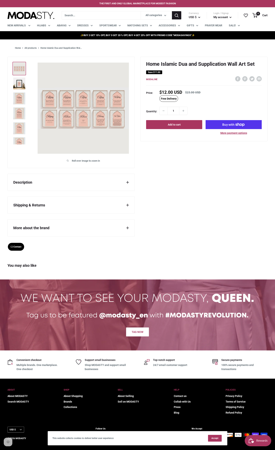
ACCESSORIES (167, 25)
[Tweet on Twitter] (252, 78)
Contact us (180, 396)
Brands (68, 401)
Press (177, 407)
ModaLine (152, 79)
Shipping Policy (235, 407)
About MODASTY (17, 396)
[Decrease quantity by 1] (163, 111)
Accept (214, 438)
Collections (70, 407)
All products (31, 48)
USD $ (13, 429)
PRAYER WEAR (213, 25)
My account (221, 17)
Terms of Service (236, 401)
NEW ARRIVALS (16, 25)
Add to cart (174, 124)
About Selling (126, 396)
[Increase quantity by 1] (183, 111)
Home (18, 48)
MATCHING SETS (137, 25)
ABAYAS (62, 25)
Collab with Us (182, 401)
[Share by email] (259, 78)
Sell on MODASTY (128, 401)
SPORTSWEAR (108, 25)
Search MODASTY (18, 401)
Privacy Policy (234, 396)
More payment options (233, 133)
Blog (176, 412)
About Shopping (73, 396)
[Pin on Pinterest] (245, 78)
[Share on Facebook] (237, 78)
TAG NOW (137, 331)
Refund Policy (234, 412)
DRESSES (83, 25)
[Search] (176, 15)
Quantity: (151, 111)
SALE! (232, 25)
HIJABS (41, 25)
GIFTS (190, 25)
